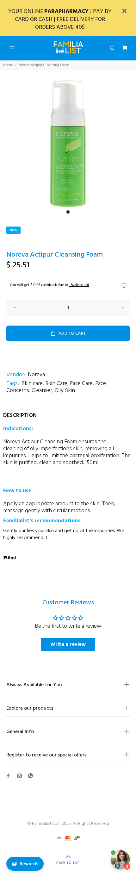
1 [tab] (68, 212)
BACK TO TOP (68, 863)
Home (8, 65)
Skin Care (56, 383)
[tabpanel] (68, 143)
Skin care (32, 383)
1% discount (79, 285)
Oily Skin (65, 390)
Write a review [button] (68, 644)
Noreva (36, 374)
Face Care (81, 383)
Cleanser (42, 390)
